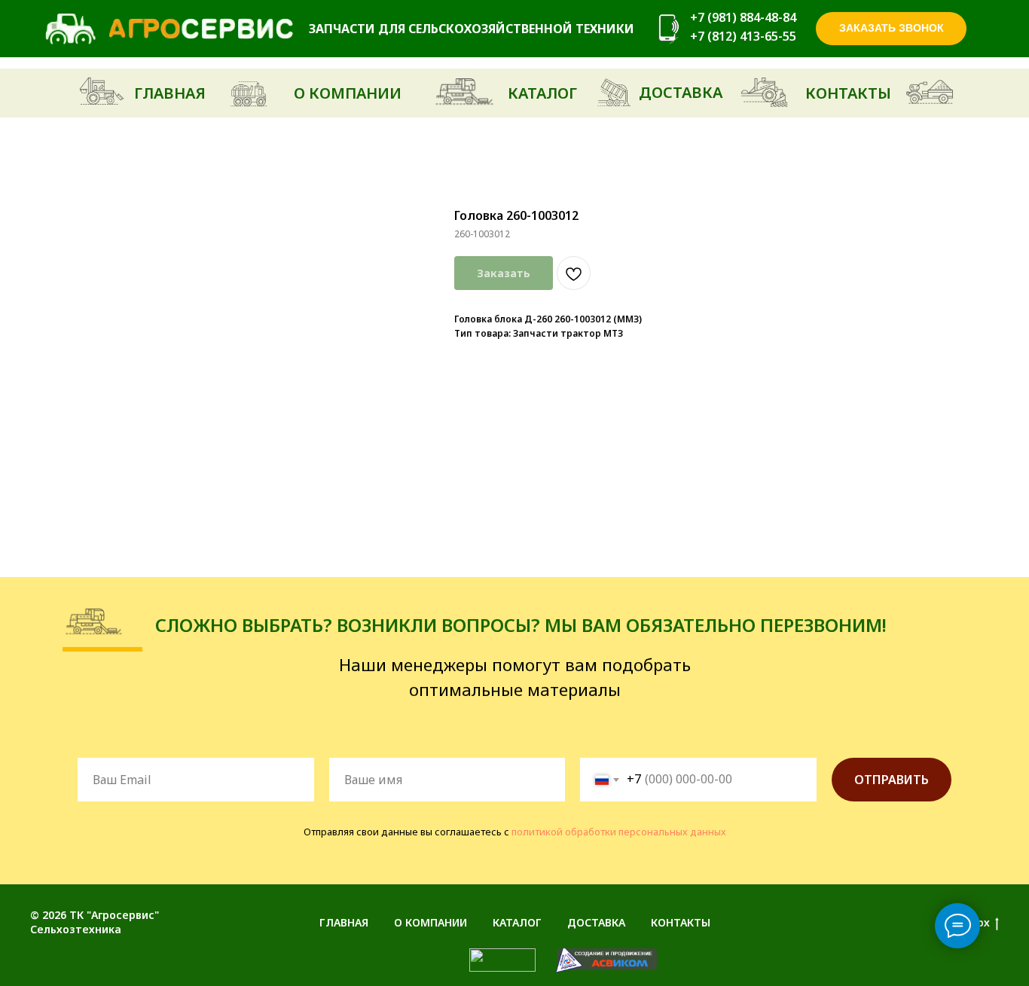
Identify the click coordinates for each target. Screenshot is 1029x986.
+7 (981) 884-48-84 (743, 17)
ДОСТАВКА (596, 922)
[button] (891, 28)
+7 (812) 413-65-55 (743, 36)
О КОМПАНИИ (430, 922)
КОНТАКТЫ (680, 922)
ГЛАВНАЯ (343, 922)
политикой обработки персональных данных (618, 831)
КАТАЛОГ (517, 922)
